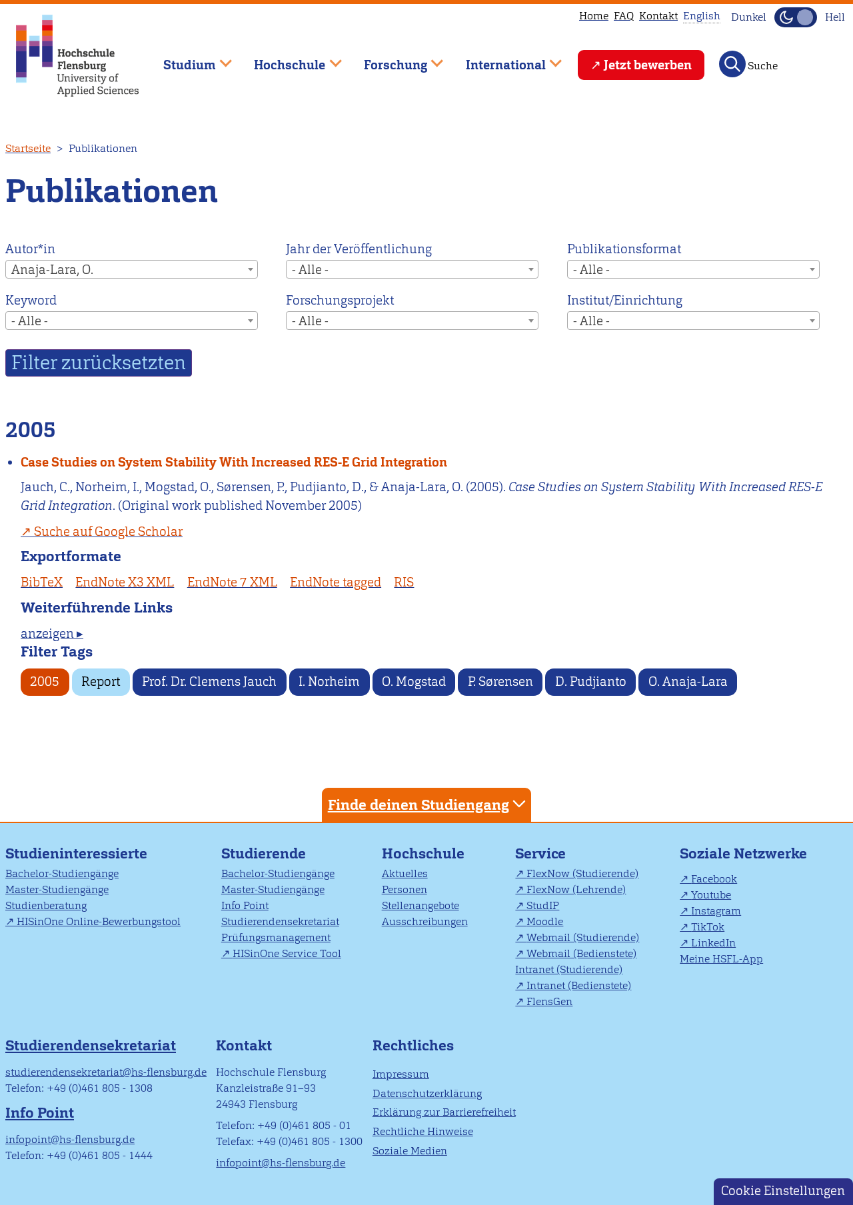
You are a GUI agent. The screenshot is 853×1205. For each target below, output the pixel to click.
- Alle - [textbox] (310, 269)
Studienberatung (46, 905)
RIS (404, 582)
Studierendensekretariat (280, 921)
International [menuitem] (496, 59)
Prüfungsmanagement (276, 937)
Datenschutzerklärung (427, 1093)
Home (593, 16)
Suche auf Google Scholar (108, 531)
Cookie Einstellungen (783, 1190)
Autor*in (30, 249)
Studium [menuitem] (180, 59)
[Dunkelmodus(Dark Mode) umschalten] (795, 17)
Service (540, 853)
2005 (44, 681)
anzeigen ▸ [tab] (52, 633)
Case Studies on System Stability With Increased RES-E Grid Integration (234, 462)
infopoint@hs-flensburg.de (70, 1139)
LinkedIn (713, 943)
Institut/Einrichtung (624, 300)
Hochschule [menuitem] (280, 59)
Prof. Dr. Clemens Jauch (209, 681)
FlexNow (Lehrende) (576, 889)
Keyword (31, 300)
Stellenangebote (420, 905)
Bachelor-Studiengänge (62, 873)
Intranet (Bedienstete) (578, 985)
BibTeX (42, 582)
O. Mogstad (414, 681)
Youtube (711, 895)
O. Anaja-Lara (688, 681)
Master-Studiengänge (57, 889)
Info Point (245, 905)
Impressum (401, 1074)
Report (100, 681)
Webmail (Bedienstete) (581, 953)
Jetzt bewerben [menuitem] (648, 65)
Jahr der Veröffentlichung (359, 249)
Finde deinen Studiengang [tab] (418, 804)
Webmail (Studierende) (582, 937)
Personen (404, 889)
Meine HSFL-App (721, 959)
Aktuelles (405, 873)
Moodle (544, 921)
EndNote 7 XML (232, 582)
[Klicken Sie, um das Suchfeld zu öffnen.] (732, 64)
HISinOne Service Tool (287, 953)
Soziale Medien (410, 1151)
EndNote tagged (335, 582)
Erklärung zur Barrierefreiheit (444, 1112)
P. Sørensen (500, 681)
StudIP (542, 905)
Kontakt (658, 16)
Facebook (714, 879)
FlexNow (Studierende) (582, 873)
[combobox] (131, 269)
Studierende (263, 853)
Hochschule (423, 853)
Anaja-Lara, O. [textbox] (52, 269)
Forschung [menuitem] (386, 59)
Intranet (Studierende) (568, 969)
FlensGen (549, 1001)
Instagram (716, 911)
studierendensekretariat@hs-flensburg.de (106, 1072)
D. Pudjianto (590, 681)
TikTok (707, 927)
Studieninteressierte (76, 853)
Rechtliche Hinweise (423, 1131)
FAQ (624, 16)
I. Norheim (329, 681)
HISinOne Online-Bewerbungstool (99, 921)
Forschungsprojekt (340, 300)
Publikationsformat (624, 249)
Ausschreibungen (425, 921)
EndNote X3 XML (124, 582)
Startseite (28, 148)
